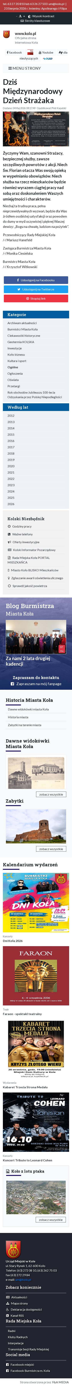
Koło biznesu (16, 354)
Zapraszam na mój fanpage (37, 683)
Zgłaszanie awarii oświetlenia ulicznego (36, 578)
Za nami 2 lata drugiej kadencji (28, 661)
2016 (10, 441)
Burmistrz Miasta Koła (22, 329)
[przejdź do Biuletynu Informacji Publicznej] (30, 52)
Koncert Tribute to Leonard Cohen (27, 1160)
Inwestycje (14, 348)
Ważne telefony (22, 534)
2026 (10, 504)
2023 (10, 485)
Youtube (47, 52)
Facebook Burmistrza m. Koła (29, 1370)
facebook (15, 52)
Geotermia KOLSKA (20, 342)
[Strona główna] (6, 34)
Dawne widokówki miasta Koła (27, 709)
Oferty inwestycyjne (25, 542)
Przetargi (13, 386)
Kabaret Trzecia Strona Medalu (25, 1087)
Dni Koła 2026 (12, 940)
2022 (10, 478)
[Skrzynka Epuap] (47, 58)
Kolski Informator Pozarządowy (33, 550)
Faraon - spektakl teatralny (22, 1014)
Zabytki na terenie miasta (23, 725)
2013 (10, 422)
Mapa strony (18, 1303)
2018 (10, 453)
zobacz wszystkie (51, 794)
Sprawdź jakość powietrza (29, 586)
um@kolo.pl (23, 1279)
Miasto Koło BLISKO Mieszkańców (33, 570)
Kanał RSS (16, 1315)
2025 (10, 497)
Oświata (13, 380)
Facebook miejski (21, 1364)
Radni (10, 1331)
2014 (10, 428)
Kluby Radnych (17, 1337)
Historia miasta (17, 717)
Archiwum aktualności (22, 323)
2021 (10, 472)
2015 (10, 434)
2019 (10, 459)
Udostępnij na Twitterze (38, 289)
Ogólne (12, 367)
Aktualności (18, 1297)
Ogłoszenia (15, 373)
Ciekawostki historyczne (23, 335)
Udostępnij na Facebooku (38, 280)
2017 (10, 447)
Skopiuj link (38, 298)
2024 (10, 491)
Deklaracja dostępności (25, 1309)
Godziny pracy (21, 526)
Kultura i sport (16, 361)
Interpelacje (15, 1343)
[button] (10, 1196)
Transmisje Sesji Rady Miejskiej (27, 1349)
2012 (10, 415)
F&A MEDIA (60, 1382)
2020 (10, 466)
